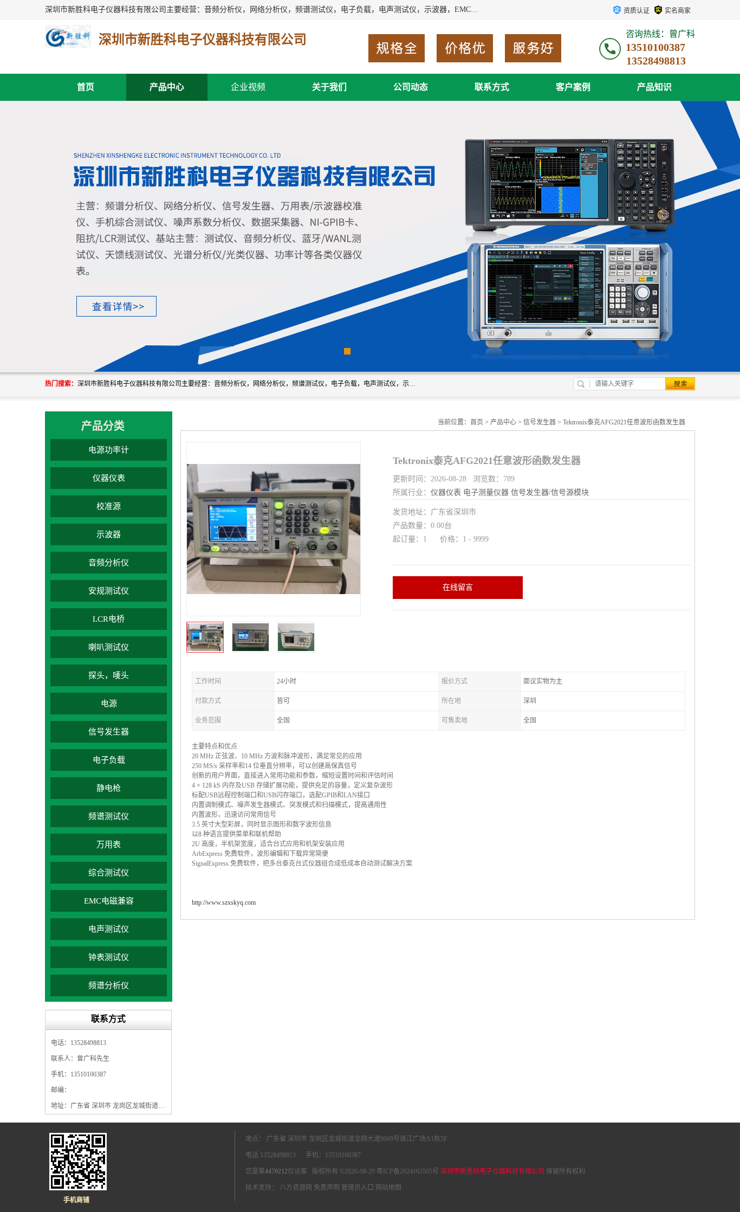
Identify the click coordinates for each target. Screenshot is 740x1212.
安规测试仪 (108, 590)
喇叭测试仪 (108, 647)
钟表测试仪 (108, 957)
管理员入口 (357, 1187)
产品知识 (654, 87)
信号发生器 (108, 731)
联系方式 (492, 87)
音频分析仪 (108, 562)
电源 (109, 703)
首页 (85, 87)
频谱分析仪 (108, 985)
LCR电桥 (109, 619)
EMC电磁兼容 (109, 901)
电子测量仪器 (486, 492)
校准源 (108, 506)
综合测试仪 (108, 872)
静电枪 (108, 788)
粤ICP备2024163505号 (408, 1171)
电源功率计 (108, 450)
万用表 (108, 844)
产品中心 (167, 87)
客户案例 (573, 87)
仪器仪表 (109, 478)
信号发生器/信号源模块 (550, 492)
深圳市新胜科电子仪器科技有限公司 (492, 1171)
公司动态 (410, 87)
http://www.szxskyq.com (224, 902)
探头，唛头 (108, 675)
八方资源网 (296, 1187)
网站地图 (388, 1187)
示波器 (108, 534)
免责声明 (327, 1187)
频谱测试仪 (108, 816)
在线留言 (458, 587)
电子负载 (109, 760)
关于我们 (329, 87)
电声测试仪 (108, 929)
